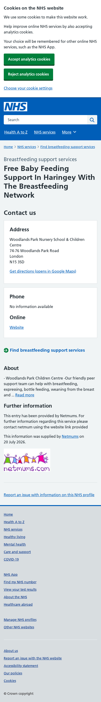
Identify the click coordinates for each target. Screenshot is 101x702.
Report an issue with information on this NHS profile (49, 494)
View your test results (20, 589)
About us (11, 651)
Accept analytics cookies (29, 59)
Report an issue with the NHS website (33, 658)
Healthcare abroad (18, 604)
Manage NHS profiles (20, 620)
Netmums (70, 436)
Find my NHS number (20, 582)
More (69, 132)
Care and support (17, 552)
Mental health (15, 544)
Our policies (13, 673)
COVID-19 (11, 559)
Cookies (10, 681)
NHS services (44, 132)
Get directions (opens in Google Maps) (43, 271)
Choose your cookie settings (28, 88)
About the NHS (15, 597)
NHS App (11, 574)
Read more (24, 395)
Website (17, 327)
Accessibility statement (21, 666)
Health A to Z (15, 132)
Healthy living (14, 537)
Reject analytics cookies (28, 74)
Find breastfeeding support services (67, 147)
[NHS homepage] (15, 106)
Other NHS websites (19, 627)
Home (8, 147)
